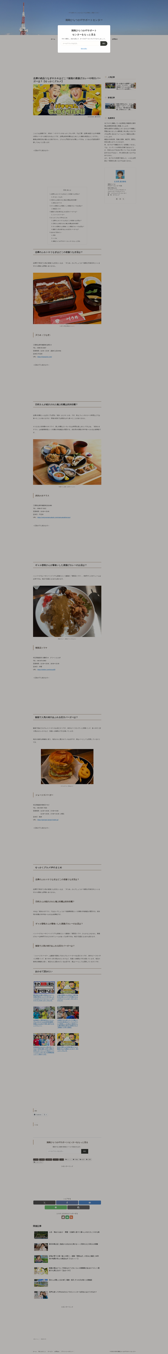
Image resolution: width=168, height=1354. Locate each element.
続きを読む (84, 48)
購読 (103, 43)
